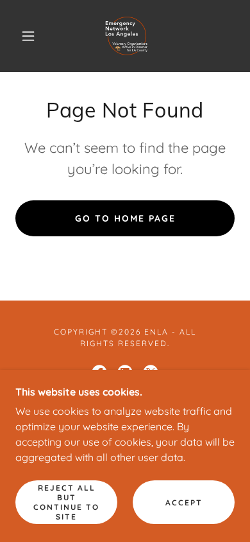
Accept (184, 502)
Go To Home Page (125, 218)
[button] (28, 36)
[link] (127, 36)
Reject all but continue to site (66, 502)
